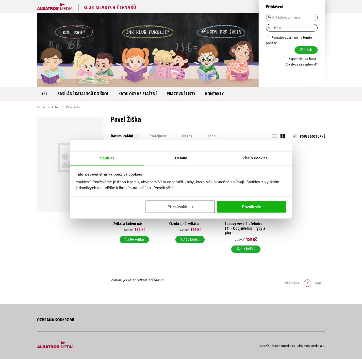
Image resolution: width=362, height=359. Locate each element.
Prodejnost (157, 136)
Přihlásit (306, 49)
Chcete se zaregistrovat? (301, 64)
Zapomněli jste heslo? (303, 59)
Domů (41, 107)
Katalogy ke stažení (137, 94)
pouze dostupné (312, 136)
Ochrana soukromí (55, 320)
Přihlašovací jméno (286, 17)
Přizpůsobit (177, 207)
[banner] (55, 5)
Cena (211, 136)
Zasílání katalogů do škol (83, 94)
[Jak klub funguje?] (148, 50)
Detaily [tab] (181, 158)
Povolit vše (251, 207)
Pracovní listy (181, 94)
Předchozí (292, 282)
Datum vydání (122, 136)
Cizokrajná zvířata (184, 223)
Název (187, 136)
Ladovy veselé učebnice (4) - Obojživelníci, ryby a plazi (245, 228)
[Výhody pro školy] (222, 50)
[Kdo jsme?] (74, 50)
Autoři (55, 107)
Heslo (276, 28)
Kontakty (214, 94)
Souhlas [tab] (107, 158)
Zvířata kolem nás (128, 223)
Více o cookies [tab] (254, 158)
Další (318, 282)
